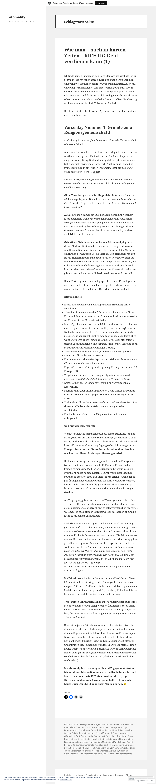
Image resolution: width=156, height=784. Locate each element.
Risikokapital (100, 745)
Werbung (123, 750)
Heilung (112, 736)
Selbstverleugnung (100, 747)
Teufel (67, 750)
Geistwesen (89, 733)
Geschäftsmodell (104, 733)
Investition (122, 736)
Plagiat (130, 742)
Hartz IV (104, 736)
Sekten (73, 747)
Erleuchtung (84, 730)
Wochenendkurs (71, 753)
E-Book (94, 727)
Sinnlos (105, 724)
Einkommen (103, 727)
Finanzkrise (117, 730)
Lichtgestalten (125, 739)
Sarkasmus (112, 745)
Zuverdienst (108, 753)
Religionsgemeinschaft (83, 745)
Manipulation (95, 742)
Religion (68, 745)
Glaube (116, 733)
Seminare (114, 747)
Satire (121, 745)
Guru (83, 736)
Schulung (129, 745)
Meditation (107, 742)
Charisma (80, 727)
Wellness (104, 750)
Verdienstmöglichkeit (81, 750)
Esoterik (94, 730)
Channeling (69, 727)
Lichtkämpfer (70, 742)
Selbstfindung (84, 747)
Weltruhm (113, 750)
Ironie (130, 736)
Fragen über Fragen (91, 724)
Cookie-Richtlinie (66, 780)
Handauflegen (93, 736)
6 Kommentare (125, 753)
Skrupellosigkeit (127, 747)
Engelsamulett (71, 730)
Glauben (124, 733)
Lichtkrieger (82, 742)
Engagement (116, 727)
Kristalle (103, 739)
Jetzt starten (101, 3)
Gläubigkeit (69, 736)
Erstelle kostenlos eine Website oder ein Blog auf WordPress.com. (94, 775)
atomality (17, 17)
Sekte (66, 747)
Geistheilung (77, 733)
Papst (96, 171)
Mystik (116, 742)
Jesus (66, 739)
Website (95, 750)
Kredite (95, 739)
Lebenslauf (113, 739)
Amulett (116, 724)
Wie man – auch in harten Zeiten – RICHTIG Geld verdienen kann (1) (95, 55)
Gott (78, 736)
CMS (87, 727)
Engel (125, 727)
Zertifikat (98, 753)
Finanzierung (105, 730)
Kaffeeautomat (77, 739)
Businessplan (127, 724)
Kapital (88, 739)
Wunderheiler (86, 753)
